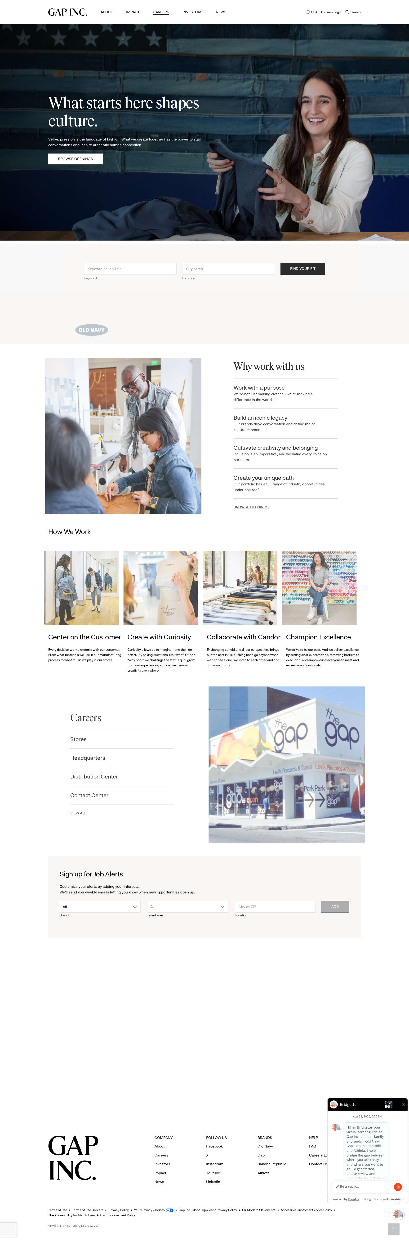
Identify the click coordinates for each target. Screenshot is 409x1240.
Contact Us (318, 1164)
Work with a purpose (270, 393)
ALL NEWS (342, 974)
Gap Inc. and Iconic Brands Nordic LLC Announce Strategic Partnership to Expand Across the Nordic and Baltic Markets (323, 1097)
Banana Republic (272, 1164)
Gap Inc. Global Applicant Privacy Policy (208, 1210)
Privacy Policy (118, 1210)
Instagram (214, 1164)
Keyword (90, 275)
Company (298, 1001)
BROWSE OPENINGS (248, 507)
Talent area (155, 915)
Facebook (214, 1146)
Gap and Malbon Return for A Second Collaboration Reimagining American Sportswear (161, 1097)
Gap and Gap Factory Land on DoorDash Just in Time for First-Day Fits (242, 1090)
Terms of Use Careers (87, 1210)
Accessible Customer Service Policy (306, 1210)
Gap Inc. (298, 1076)
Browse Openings (75, 159)
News (221, 12)
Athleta (60, 1076)
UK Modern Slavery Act (259, 1210)
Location (188, 275)
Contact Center (93, 795)
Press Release (63, 1001)
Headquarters (91, 758)
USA (311, 12)
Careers (161, 12)
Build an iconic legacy (271, 423)
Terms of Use (57, 1210)
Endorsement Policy (121, 1215)
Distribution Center (98, 776)
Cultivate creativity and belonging (277, 453)
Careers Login (331, 12)
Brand (64, 915)
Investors (192, 12)
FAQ (312, 1146)
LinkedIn (213, 1181)
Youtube (213, 1173)
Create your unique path (276, 483)
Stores (82, 739)
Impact (133, 12)
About (107, 12)
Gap (135, 1076)
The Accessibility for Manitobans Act (74, 1215)
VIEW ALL (82, 813)
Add (335, 906)
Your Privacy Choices (149, 1210)
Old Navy (265, 1146)
